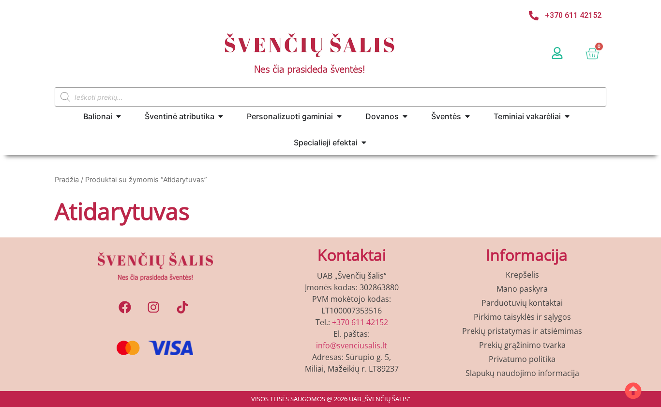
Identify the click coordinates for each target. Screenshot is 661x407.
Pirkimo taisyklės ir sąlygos (522, 317)
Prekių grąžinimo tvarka (522, 345)
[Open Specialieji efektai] (364, 142)
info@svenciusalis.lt (351, 345)
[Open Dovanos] (405, 116)
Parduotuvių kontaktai (522, 303)
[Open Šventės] (467, 116)
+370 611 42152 (360, 322)
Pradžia (67, 179)
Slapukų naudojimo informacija (522, 373)
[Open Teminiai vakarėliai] (567, 116)
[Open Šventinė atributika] (221, 116)
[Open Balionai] (118, 116)
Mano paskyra (522, 289)
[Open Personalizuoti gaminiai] (339, 116)
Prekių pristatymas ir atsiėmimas (522, 331)
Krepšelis (522, 275)
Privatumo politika (522, 359)
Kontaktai (351, 254)
